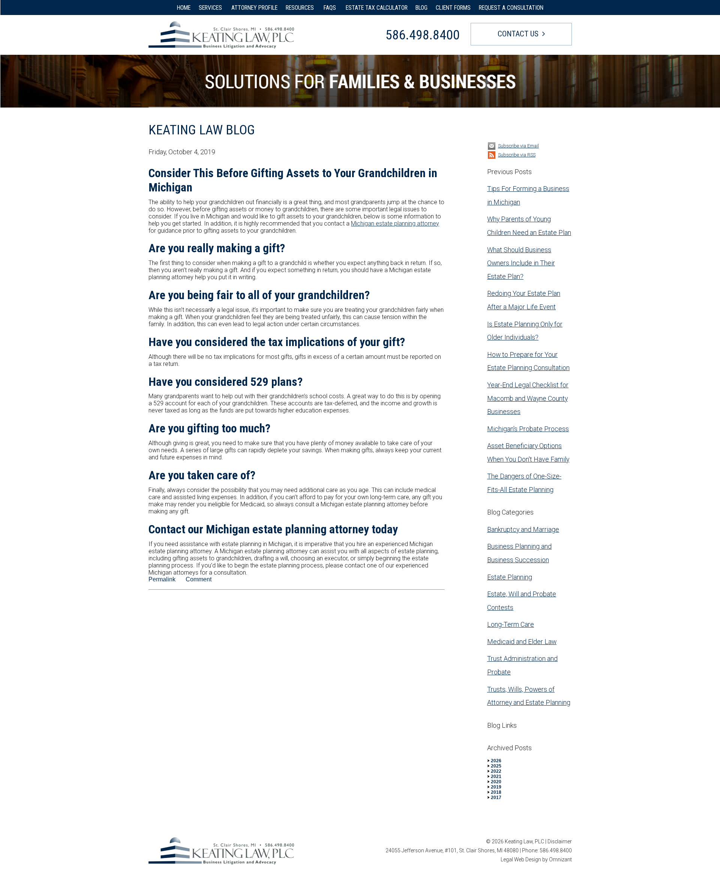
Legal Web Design (521, 859)
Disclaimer (560, 841)
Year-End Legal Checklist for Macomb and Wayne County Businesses (527, 398)
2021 (496, 776)
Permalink (162, 579)
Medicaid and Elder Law (521, 642)
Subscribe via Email (518, 146)
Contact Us (518, 33)
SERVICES (211, 7)
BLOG (422, 7)
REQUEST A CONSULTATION (511, 7)
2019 (496, 787)
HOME (183, 7)
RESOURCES (300, 7)
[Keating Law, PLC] (221, 34)
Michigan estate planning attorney (395, 223)
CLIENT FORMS (453, 7)
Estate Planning (509, 577)
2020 (496, 781)
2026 (496, 760)
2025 (496, 766)
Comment (199, 579)
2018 (496, 792)
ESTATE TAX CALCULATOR (377, 7)
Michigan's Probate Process (528, 429)
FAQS (331, 7)
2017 (496, 797)
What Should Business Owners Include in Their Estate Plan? (521, 263)
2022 (496, 771)
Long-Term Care (510, 624)
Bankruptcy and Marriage (523, 529)
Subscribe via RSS (517, 155)
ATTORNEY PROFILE (254, 7)
